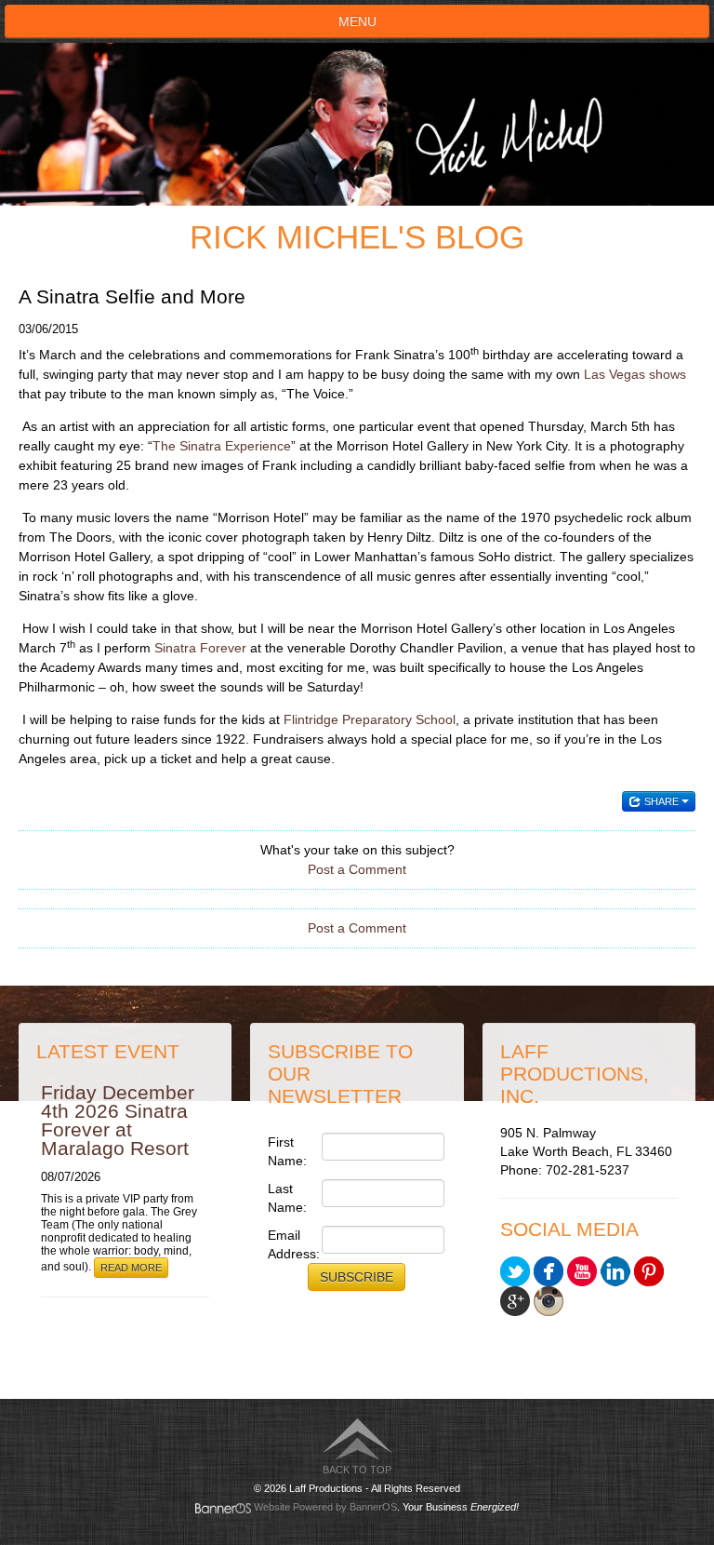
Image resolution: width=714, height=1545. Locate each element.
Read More (131, 1267)
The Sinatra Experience (221, 445)
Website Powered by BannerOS (325, 1506)
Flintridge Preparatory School (370, 719)
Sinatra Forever (200, 647)
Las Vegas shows (635, 374)
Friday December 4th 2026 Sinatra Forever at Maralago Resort (117, 1120)
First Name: (287, 1151)
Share (661, 801)
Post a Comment (357, 869)
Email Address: (289, 1244)
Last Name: (287, 1198)
